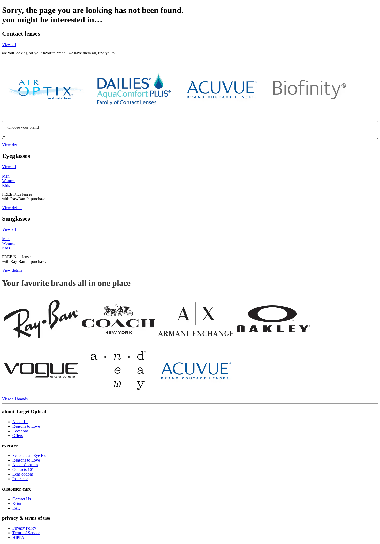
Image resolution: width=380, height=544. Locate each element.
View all (9, 44)
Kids (6, 185)
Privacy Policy (24, 528)
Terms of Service (26, 533)
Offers (17, 435)
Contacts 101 (23, 469)
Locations (20, 431)
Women (8, 181)
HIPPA (18, 537)
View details (12, 145)
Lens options (22, 474)
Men (6, 176)
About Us (20, 421)
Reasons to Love (26, 426)
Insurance (20, 479)
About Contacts (25, 465)
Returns (18, 503)
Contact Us (21, 499)
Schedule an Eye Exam (31, 455)
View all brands (15, 399)
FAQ (16, 508)
